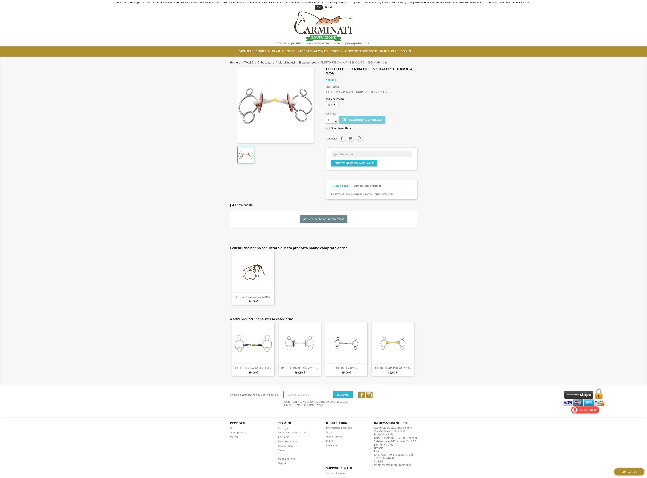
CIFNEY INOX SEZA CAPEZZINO (253, 296)
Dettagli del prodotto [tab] (367, 185)
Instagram (369, 395)
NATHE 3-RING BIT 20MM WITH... (299, 367)
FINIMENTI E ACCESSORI (361, 51)
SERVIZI (406, 51)
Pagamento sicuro (288, 441)
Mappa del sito (286, 458)
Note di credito (334, 436)
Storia (281, 450)
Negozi (282, 463)
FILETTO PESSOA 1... (346, 367)
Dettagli (329, 7)
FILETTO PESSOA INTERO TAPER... (393, 367)
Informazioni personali (339, 427)
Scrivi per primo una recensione (325, 219)
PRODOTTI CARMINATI (313, 51)
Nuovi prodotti (238, 432)
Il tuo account (337, 423)
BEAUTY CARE (389, 51)
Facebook (361, 395)
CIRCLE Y (336, 51)
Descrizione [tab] (341, 185)
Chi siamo (283, 436)
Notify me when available (354, 163)
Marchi (234, 436)
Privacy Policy (285, 445)
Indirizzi (330, 441)
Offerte (234, 428)
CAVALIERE (246, 51)
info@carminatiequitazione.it (392, 465)
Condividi (341, 138)
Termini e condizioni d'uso (293, 432)
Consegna (283, 428)
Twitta (350, 138)
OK (319, 7)
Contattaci (283, 454)
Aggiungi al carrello (362, 120)
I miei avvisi (332, 445)
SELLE (291, 51)
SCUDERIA (262, 51)
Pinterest (359, 138)
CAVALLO (278, 51)
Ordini (329, 432)
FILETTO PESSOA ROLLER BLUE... (253, 367)
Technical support (336, 473)
